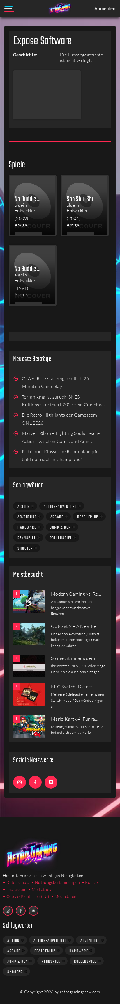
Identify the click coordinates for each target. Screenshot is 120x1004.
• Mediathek (39, 889)
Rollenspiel (61, 538)
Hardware (26, 527)
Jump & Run (60, 527)
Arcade (56, 517)
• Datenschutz (16, 882)
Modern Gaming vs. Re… (76, 594)
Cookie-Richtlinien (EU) (27, 896)
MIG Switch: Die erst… (74, 686)
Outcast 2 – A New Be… (75, 626)
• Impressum (14, 889)
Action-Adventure (60, 506)
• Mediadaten (64, 896)
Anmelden (105, 8)
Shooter (25, 548)
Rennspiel (26, 538)
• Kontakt (91, 882)
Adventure (26, 517)
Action (23, 506)
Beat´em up (87, 517)
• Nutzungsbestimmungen (56, 882)
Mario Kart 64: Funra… (74, 719)
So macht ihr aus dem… (74, 658)
